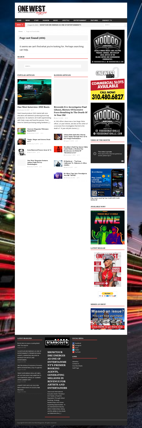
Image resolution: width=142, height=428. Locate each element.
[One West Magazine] (71, 10)
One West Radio (77, 366)
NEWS (28, 20)
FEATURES (94, 20)
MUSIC (55, 20)
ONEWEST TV (107, 20)
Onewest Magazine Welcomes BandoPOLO (38, 130)
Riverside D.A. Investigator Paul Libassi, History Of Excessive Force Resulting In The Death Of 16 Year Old (70, 111)
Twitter (77, 350)
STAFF (36, 20)
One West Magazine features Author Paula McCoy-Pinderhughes (37, 162)
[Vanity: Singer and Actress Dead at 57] (21, 143)
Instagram (78, 345)
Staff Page (75, 368)
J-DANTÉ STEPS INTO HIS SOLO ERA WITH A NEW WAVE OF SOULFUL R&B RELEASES (28, 387)
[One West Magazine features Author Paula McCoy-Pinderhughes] (21, 164)
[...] (49, 122)
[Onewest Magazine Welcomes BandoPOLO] (21, 133)
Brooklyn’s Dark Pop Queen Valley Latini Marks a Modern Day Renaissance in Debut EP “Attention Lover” (76, 150)
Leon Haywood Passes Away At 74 (39, 150)
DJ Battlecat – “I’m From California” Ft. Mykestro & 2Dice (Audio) (75, 163)
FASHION (46, 20)
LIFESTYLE (65, 20)
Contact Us (75, 364)
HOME (19, 20)
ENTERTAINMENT (80, 20)
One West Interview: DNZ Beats (33, 107)
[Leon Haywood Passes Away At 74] (21, 154)
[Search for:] (114, 25)
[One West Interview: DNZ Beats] (34, 103)
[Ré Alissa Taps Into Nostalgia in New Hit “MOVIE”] (58, 177)
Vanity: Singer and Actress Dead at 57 (38, 140)
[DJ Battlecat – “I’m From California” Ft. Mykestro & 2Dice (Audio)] (58, 165)
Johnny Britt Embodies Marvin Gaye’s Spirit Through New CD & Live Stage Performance (75, 136)
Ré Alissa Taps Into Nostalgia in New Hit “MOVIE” (75, 174)
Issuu (76, 348)
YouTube (78, 352)
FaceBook (78, 343)
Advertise (75, 361)
